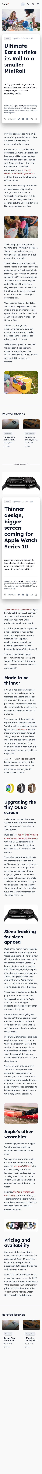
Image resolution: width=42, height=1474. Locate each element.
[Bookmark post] (36, 119)
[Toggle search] (28, 4)
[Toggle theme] (23, 4)
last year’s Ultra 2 (22, 1166)
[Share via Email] (31, 119)
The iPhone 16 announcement (17, 609)
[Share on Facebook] (23, 119)
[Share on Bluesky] (18, 119)
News (7, 38)
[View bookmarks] (33, 4)
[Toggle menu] (38, 4)
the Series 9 (21, 729)
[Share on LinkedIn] (27, 119)
